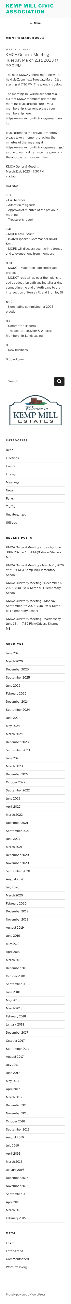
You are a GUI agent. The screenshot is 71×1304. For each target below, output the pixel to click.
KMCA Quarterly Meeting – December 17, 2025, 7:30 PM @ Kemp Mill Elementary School (34, 588)
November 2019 (17, 919)
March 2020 (14, 895)
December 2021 (17, 823)
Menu (37, 23)
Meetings (12, 482)
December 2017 (17, 1032)
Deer (9, 450)
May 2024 (13, 726)
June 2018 (13, 992)
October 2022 (15, 782)
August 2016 (15, 1137)
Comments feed (17, 1259)
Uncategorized (16, 514)
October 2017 (15, 1040)
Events (10, 466)
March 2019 (14, 960)
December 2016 (17, 1105)
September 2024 (18, 710)
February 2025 (16, 693)
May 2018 (13, 1000)
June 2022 (13, 798)
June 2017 (13, 1073)
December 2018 (17, 968)
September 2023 (18, 750)
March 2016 (14, 1161)
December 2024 (17, 701)
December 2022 (17, 774)
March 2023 (14, 766)
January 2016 (15, 1170)
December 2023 (17, 742)
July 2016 (12, 1145)
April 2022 (13, 806)
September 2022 (18, 790)
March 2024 (14, 734)
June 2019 (13, 935)
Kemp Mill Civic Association (30, 9)
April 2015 (13, 1202)
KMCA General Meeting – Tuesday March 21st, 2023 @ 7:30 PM (32, 60)
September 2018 (18, 984)
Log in (10, 1243)
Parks (10, 498)
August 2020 (15, 879)
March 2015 (14, 1210)
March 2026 (14, 661)
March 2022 (14, 815)
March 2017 (14, 1097)
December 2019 (17, 911)
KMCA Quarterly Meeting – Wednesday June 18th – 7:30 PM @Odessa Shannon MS (33, 624)
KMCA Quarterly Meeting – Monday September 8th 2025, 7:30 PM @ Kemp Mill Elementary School (33, 606)
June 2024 (13, 718)
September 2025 (18, 677)
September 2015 (18, 1194)
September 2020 (18, 871)
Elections (12, 458)
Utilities (11, 522)
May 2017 (12, 1081)
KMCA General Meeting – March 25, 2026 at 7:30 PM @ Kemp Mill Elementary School (35, 570)
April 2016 (13, 1153)
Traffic (10, 506)
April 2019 (13, 952)
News (10, 490)
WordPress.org (16, 1267)
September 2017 (17, 1049)
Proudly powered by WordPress (26, 1294)
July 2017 (12, 1065)
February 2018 (16, 1016)
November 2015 (17, 1186)
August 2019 (15, 927)
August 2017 (15, 1056)
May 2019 (13, 944)
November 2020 (17, 863)
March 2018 (14, 1008)
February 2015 (16, 1218)
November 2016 (17, 1113)
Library (11, 474)
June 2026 (13, 653)
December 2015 (17, 1178)
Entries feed (14, 1251)
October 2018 (15, 976)
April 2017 (13, 1089)
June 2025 (13, 685)
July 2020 (12, 887)
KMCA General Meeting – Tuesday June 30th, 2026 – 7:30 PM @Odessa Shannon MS (34, 552)
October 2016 (15, 1121)
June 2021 (13, 839)
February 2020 (16, 903)
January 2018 (15, 1024)
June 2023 (13, 758)
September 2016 (18, 1129)
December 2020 (17, 855)
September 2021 (17, 831)
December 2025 (17, 669)
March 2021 (14, 847)
